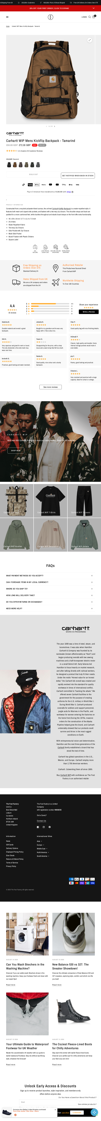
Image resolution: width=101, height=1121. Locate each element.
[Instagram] (45, 827)
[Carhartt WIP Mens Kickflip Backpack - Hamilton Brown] (15, 165)
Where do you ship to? (17, 588)
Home (7, 26)
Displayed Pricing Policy (14, 852)
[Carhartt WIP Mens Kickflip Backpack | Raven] (32, 165)
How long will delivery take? (20, 595)
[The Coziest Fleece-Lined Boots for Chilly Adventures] (73, 1014)
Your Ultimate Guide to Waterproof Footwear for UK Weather (27, 1046)
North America (42, 852)
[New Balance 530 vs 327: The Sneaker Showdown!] (73, 934)
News (8, 841)
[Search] (90, 17)
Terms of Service (12, 862)
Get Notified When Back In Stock (77, 175)
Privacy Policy (11, 866)
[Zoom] (89, 40)
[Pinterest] (51, 827)
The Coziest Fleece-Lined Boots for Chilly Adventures (72, 1046)
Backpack (67, 208)
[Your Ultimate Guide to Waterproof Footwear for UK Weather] (27, 1014)
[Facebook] (39, 827)
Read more (10, 985)
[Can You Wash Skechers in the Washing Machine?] (27, 934)
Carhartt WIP (65, 775)
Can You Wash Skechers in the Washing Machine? (25, 966)
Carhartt (55, 208)
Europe (39, 845)
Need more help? (14, 608)
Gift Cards (9, 844)
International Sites (44, 836)
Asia (38, 841)
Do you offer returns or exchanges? (24, 601)
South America (42, 856)
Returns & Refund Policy (15, 859)
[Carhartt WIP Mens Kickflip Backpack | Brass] (26, 165)
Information (11, 836)
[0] (93, 17)
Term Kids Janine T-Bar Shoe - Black (26, 1111)
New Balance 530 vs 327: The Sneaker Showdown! (70, 966)
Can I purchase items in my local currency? (27, 582)
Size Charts (10, 855)
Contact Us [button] (41, 821)
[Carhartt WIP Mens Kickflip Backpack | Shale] (21, 165)
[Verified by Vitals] (15, 1115)
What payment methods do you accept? (24, 575)
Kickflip (61, 208)
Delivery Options (12, 848)
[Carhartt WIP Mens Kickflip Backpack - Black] (9, 165)
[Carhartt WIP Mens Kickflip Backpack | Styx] (38, 165)
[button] (15, 451)
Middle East (41, 848)
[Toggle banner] (93, 8)
